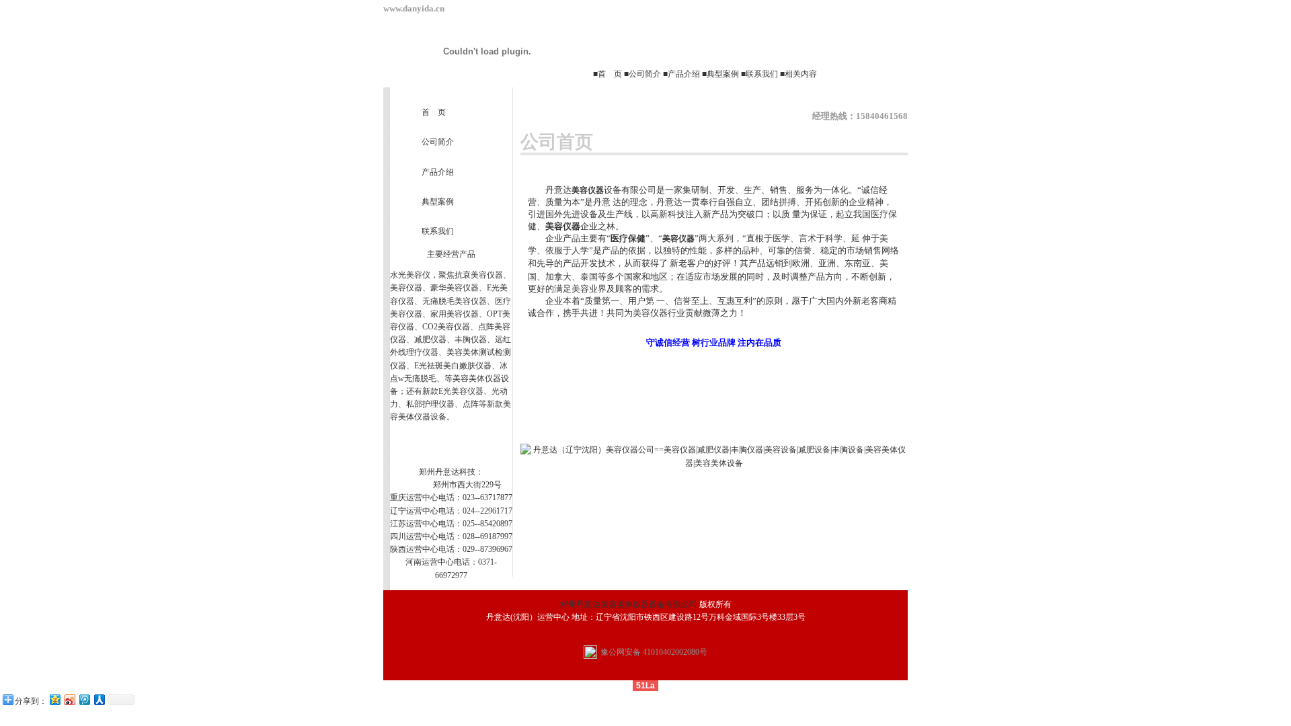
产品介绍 (684, 74)
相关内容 (801, 74)
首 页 (434, 112)
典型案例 (723, 74)
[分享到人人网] (98, 699)
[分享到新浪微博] (69, 699)
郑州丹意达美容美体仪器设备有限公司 (628, 604)
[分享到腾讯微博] (84, 699)
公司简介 (645, 74)
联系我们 (762, 74)
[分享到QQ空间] (54, 699)
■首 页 (608, 74)
